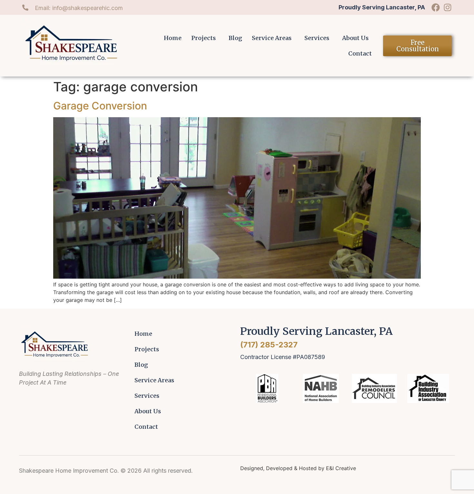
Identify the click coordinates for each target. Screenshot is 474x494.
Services (316, 38)
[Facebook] (435, 7)
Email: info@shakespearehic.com (79, 8)
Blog (235, 38)
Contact (360, 53)
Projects (203, 38)
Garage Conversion (100, 105)
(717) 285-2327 (269, 344)
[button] (205, 38)
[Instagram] (447, 7)
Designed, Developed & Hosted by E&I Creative (298, 468)
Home (173, 38)
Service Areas (271, 38)
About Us (355, 38)
